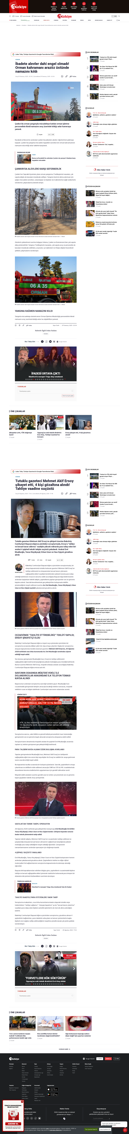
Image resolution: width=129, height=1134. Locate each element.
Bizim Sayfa (88, 1064)
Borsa (23, 1066)
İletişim (36, 1090)
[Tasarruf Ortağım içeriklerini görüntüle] (25, 20)
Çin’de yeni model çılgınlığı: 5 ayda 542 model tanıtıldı (106, 232)
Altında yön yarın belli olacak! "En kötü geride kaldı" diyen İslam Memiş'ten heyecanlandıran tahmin (106, 213)
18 (58, 379)
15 (53, 379)
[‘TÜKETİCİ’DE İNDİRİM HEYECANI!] (90, 644)
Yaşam (61, 1064)
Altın (23, 1068)
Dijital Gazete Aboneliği (39, 16)
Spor (35, 1064)
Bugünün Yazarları (14, 1088)
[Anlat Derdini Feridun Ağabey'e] (89, 154)
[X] (42, 341)
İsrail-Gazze (50, 1075)
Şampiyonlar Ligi (38, 1072)
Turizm (23, 1081)
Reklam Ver (37, 1100)
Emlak (23, 1077)
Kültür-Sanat (75, 1064)
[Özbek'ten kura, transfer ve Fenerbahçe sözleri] (90, 206)
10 (43, 379)
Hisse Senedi (25, 1072)
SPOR (89, 20)
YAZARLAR (36, 20)
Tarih (73, 1072)
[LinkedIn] (50, 341)
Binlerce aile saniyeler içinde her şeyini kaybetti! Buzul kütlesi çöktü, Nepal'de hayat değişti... (106, 193)
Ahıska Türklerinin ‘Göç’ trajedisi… (103, 144)
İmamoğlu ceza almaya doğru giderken (105, 124)
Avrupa (49, 1068)
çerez (47, 1128)
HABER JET (109, 20)
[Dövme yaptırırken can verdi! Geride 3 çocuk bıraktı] (95, 78)
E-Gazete (17, 16)
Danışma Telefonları (39, 1096)
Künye (36, 1092)
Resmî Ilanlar (25, 1092)
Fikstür (36, 1070)
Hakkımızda (37, 1088)
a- (49, 134)
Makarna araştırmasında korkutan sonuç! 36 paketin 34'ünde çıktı (106, 223)
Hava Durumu (63, 1068)
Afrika (48, 1072)
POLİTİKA (65, 20)
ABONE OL (108, 1058)
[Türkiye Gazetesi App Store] (52, 1089)
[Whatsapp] (62, 76)
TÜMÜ (65, 379)
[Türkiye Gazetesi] (64, 18)
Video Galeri (25, 1098)
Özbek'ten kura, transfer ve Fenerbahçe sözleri (104, 203)
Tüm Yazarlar (12, 1090)
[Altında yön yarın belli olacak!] (90, 216)
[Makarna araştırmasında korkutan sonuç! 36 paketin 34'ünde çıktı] (90, 226)
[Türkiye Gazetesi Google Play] (52, 1094)
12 (47, 379)
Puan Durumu (37, 1068)
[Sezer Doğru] (18, 567)
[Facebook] (19, 325)
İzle (119, 20)
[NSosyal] (54, 341)
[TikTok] (35, 1118)
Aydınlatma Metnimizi (55, 1130)
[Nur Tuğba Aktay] (89, 133)
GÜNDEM (56, 20)
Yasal (35, 1098)
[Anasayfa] (14, 1058)
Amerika (49, 1070)
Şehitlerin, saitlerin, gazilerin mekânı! (104, 115)
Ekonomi (24, 1064)
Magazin (24, 1088)
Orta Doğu (49, 1066)
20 (62, 379)
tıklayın (102, 175)
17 (56, 379)
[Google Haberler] (62, 341)
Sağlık (61, 1066)
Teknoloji (24, 1090)
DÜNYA (82, 20)
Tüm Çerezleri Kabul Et (91, 1129)
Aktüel (61, 1075)
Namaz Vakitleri (89, 1066)
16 (55, 379)
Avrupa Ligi (37, 1075)
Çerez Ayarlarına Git (105, 1129)
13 (49, 379)
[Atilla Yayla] (89, 124)
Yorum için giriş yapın (68, 395)
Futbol (36, 1066)
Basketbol (37, 1077)
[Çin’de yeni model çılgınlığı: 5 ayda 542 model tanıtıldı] (90, 236)
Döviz (23, 1070)
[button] (74, 364)
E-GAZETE (99, 1058)
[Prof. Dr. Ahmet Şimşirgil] (89, 115)
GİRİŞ (115, 16)
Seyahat (62, 1072)
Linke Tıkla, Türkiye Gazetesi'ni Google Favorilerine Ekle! (34, 54)
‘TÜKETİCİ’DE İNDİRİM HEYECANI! (106, 639)
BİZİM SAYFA (46, 20)
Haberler (24, 1094)
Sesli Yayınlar (88, 1068)
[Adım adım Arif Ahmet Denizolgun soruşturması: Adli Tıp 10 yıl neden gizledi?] (95, 87)
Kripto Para (25, 1075)
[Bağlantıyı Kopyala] (66, 76)
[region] (64, 1130)
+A (53, 134)
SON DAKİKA (13, 20)
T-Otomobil (25, 1079)
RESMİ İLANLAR (98, 20)
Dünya (49, 1064)
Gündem (17, 59)
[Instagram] (31, 1118)
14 (51, 379)
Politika (11, 1066)
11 (45, 379)
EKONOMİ (73, 20)
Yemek (61, 1070)
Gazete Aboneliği (26, 16)
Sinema (74, 1066)
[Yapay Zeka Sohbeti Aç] (125, 1130)
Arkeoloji (74, 1068)
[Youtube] (27, 1118)
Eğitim (11, 1068)
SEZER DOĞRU (18, 572)
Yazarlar (11, 1085)
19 (60, 379)
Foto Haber (25, 1096)
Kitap (73, 1070)
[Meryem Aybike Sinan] (89, 144)
